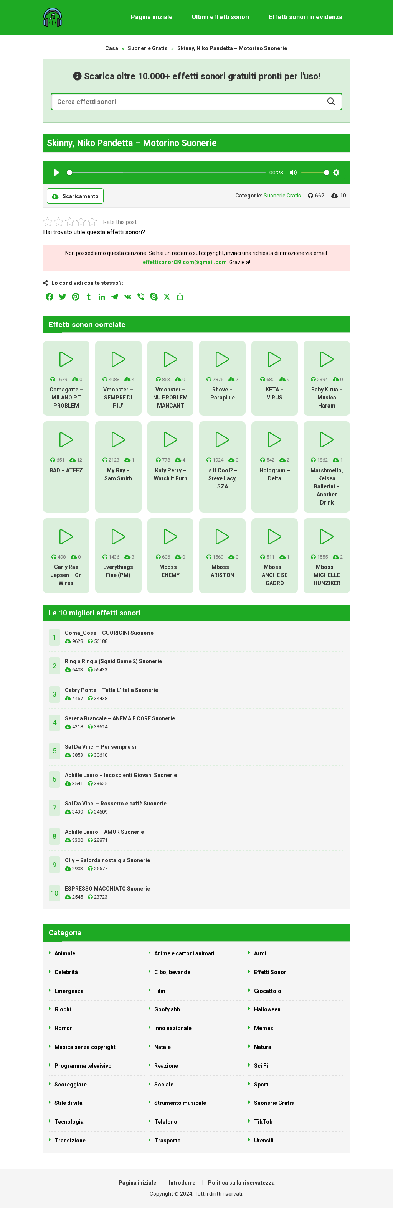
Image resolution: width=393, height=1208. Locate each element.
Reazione (166, 1066)
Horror (63, 1028)
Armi (260, 953)
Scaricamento (81, 196)
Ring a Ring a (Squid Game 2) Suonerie (113, 661)
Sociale (163, 1084)
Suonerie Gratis (148, 48)
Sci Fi (261, 1066)
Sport (261, 1084)
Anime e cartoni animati (184, 953)
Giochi (62, 1009)
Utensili (264, 1140)
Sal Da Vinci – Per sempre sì (100, 747)
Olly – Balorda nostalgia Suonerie (107, 860)
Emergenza (69, 991)
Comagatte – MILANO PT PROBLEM (66, 397)
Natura (262, 1047)
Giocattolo (267, 991)
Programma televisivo (83, 1066)
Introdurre (182, 1183)
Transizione (70, 1140)
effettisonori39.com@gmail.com (185, 262)
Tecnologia (69, 1122)
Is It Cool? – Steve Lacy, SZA (222, 478)
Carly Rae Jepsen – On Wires (66, 575)
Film (159, 991)
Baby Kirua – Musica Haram (327, 397)
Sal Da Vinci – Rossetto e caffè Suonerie (116, 803)
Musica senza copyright (85, 1047)
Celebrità (66, 972)
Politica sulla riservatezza (241, 1183)
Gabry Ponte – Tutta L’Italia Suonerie (111, 690)
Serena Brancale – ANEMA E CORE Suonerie (120, 718)
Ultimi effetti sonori (220, 17)
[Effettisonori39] (52, 17)
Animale (64, 953)
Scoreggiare (70, 1084)
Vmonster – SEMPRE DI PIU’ (118, 397)
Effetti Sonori (271, 972)
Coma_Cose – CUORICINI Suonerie (109, 633)
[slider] (166, 172)
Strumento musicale (180, 1103)
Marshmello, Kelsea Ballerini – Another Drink (326, 486)
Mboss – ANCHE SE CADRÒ (274, 575)
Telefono (165, 1122)
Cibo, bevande (172, 972)
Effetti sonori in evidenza (305, 17)
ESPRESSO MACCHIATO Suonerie (107, 889)
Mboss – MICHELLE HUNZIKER (327, 575)
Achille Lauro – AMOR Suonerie (104, 832)
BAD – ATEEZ (66, 470)
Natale (162, 1047)
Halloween (267, 1009)
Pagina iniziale (152, 17)
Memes (263, 1028)
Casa (111, 48)
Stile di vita (68, 1103)
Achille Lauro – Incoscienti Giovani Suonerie (121, 775)
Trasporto (167, 1140)
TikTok (263, 1122)
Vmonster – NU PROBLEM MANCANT (170, 397)
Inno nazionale (173, 1028)
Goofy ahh (167, 1009)
